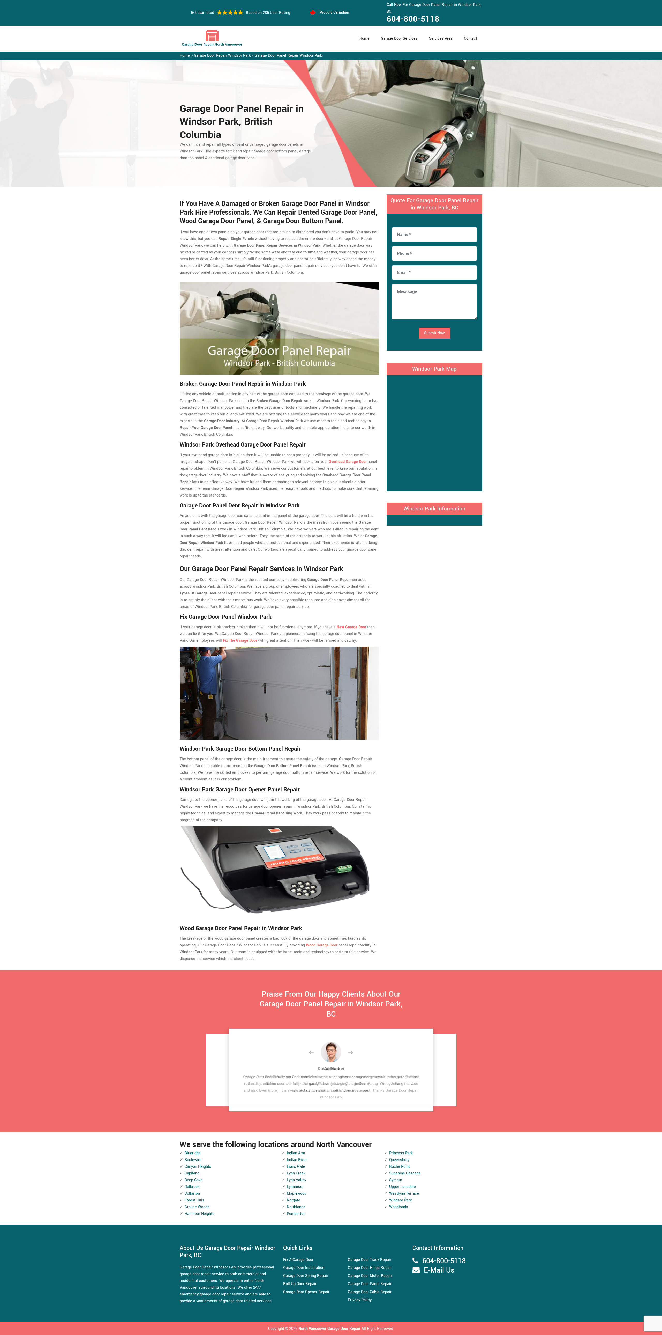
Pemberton (296, 1213)
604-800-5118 (413, 19)
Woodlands (398, 1207)
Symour (395, 1180)
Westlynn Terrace (404, 1193)
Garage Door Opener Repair (306, 1292)
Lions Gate (296, 1166)
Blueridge (193, 1153)
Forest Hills (194, 1200)
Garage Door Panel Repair (370, 1284)
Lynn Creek (296, 1173)
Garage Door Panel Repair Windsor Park (288, 55)
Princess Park (401, 1153)
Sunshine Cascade (405, 1173)
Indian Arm (296, 1153)
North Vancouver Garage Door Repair (330, 1328)
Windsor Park (400, 1200)
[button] (315, 1052)
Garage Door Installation (303, 1268)
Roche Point (399, 1166)
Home (364, 38)
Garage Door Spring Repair (305, 1276)
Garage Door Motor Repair (370, 1276)
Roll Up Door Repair (300, 1284)
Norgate (293, 1200)
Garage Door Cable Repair (370, 1292)
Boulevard (193, 1160)
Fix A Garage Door (298, 1260)
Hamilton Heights (199, 1213)
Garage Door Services (399, 38)
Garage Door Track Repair (369, 1260)
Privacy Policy (360, 1300)
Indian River (297, 1160)
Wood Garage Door (321, 945)
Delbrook (192, 1187)
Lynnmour (295, 1187)
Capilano (192, 1173)
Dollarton (192, 1193)
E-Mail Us (439, 1270)
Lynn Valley (296, 1180)
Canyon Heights (198, 1166)
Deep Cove (193, 1180)
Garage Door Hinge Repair (370, 1268)
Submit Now (434, 333)
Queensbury (399, 1160)
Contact (470, 38)
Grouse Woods (197, 1207)
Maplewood (296, 1193)
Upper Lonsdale (402, 1187)
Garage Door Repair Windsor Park (222, 55)
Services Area (441, 38)
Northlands (296, 1207)
